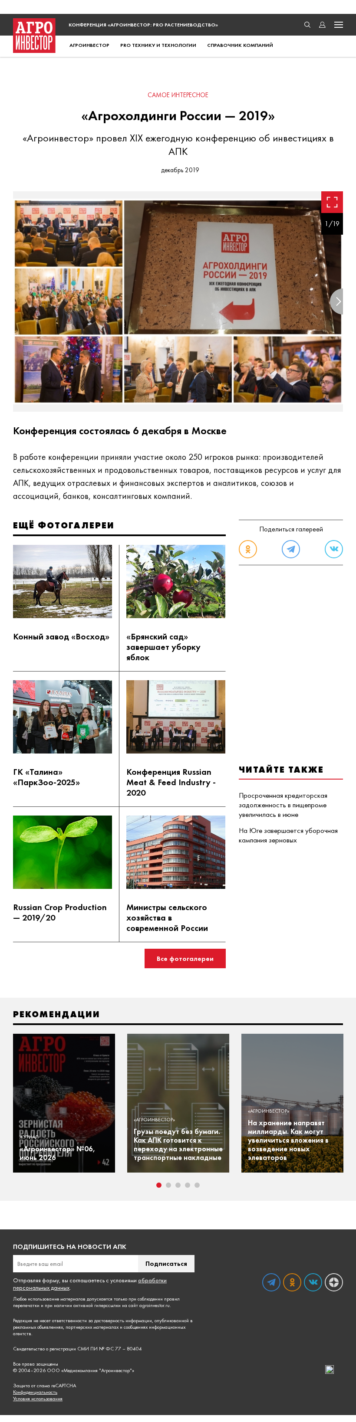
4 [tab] (187, 1185)
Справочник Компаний (240, 45)
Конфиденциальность (35, 1392)
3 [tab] (178, 1185)
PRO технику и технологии (158, 45)
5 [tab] (197, 1185)
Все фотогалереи (185, 958)
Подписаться (166, 1263)
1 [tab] (159, 1185)
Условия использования (38, 1399)
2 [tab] (168, 1185)
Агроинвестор (89, 45)
